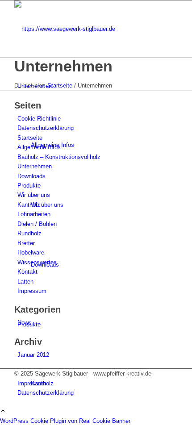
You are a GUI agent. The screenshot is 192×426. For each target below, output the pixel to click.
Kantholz (28, 204)
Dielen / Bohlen (37, 224)
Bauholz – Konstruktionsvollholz (58, 157)
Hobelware (30, 252)
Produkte (29, 185)
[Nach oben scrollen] (3, 411)
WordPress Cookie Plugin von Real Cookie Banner (65, 421)
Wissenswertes (37, 262)
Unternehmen (63, 66)
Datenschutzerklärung (45, 128)
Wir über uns (33, 195)
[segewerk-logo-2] (81, 28)
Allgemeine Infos (39, 147)
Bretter (26, 243)
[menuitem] (97, 383)
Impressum (31, 291)
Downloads (31, 176)
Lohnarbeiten (33, 214)
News (24, 322)
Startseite (29, 137)
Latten (25, 281)
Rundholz (29, 233)
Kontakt (27, 271)
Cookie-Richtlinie (39, 118)
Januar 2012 (33, 354)
